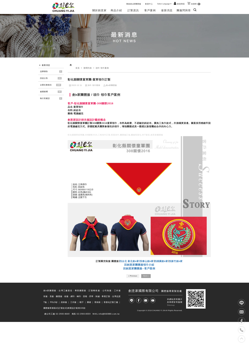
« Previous (132, 276)
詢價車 (194, 4)
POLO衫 (54, 302)
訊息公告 (44, 78)
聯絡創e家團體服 (133, 4)
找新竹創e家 (176, 261)
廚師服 (64, 302)
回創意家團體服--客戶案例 (139, 268)
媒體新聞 (44, 92)
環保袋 (97, 302)
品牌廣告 (44, 71)
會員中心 (149, 4)
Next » (146, 276)
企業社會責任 (46, 85)
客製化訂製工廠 (111, 302)
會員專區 (181, 4)
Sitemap (171, 305)
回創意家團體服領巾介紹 (139, 264)
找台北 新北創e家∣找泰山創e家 (137, 261)
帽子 (82, 302)
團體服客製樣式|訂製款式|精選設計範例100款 (64, 308)
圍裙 (89, 302)
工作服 (73, 302)
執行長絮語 (45, 98)
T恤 (45, 302)
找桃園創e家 (161, 261)
